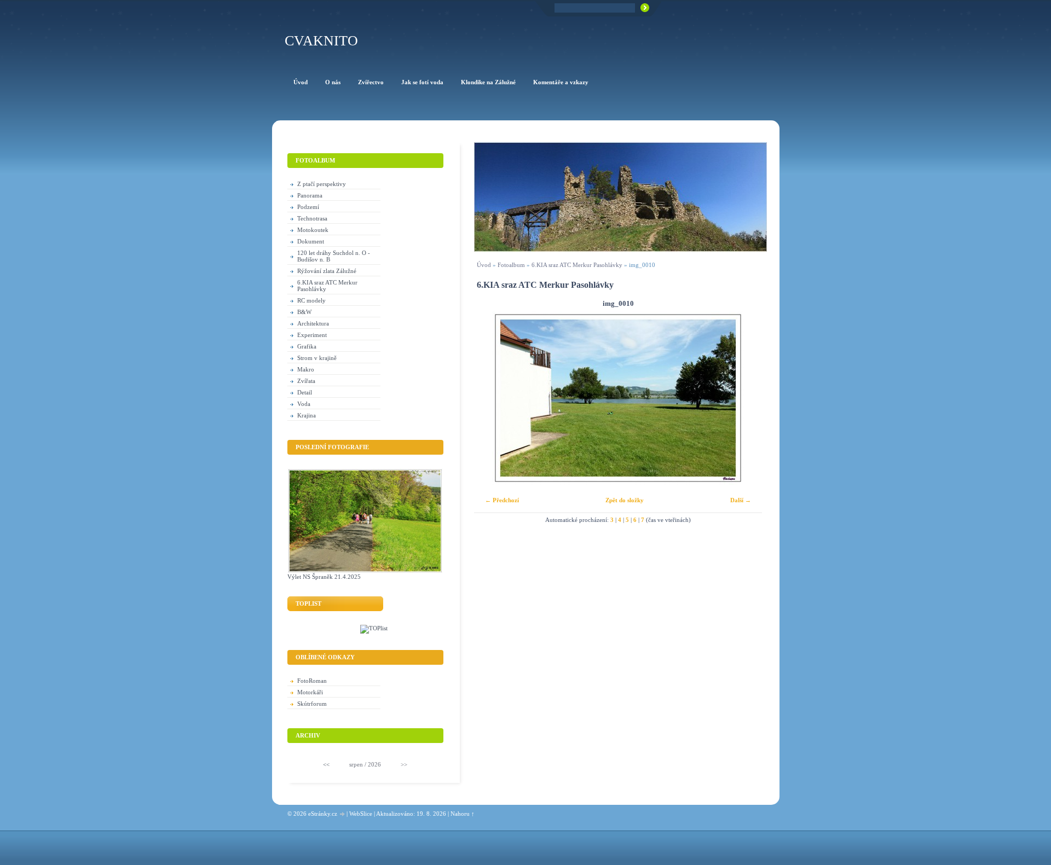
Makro (305, 369)
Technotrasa (312, 218)
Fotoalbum (511, 265)
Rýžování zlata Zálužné (326, 271)
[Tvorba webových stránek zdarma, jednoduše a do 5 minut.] (343, 814)
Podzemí (308, 207)
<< (326, 764)
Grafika (306, 346)
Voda (303, 403)
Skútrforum (312, 703)
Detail (304, 392)
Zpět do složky (624, 500)
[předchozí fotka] (492, 398)
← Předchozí (502, 500)
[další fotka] (744, 398)
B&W (304, 312)
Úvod (484, 265)
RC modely (311, 300)
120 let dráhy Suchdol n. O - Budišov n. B (333, 256)
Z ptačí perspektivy (321, 184)
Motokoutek (312, 230)
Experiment (312, 335)
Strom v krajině (317, 358)
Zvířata (306, 381)
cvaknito (321, 41)
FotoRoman (312, 680)
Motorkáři (310, 692)
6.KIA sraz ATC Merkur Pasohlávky (577, 265)
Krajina (306, 415)
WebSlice (360, 813)
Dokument (310, 241)
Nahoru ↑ (463, 813)
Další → (740, 500)
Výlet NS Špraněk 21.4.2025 (324, 576)
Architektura (313, 323)
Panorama (309, 195)
